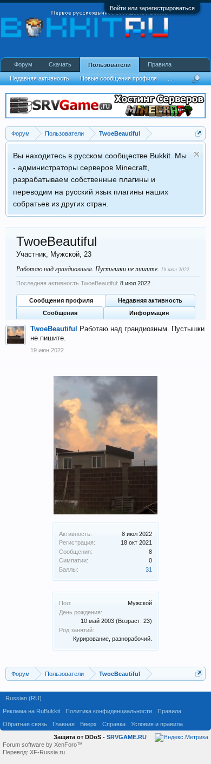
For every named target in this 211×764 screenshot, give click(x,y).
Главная (63, 724)
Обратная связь (25, 724)
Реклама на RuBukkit (31, 711)
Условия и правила (157, 724)
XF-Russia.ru (47, 752)
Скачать (60, 64)
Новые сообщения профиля (118, 78)
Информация (149, 313)
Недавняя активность (150, 300)
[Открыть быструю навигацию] (198, 133)
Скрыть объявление (197, 154)
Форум (23, 64)
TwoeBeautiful (53, 329)
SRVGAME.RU (127, 737)
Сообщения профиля (61, 300)
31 (149, 569)
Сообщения (60, 313)
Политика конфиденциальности (108, 711)
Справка (114, 724)
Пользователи (109, 65)
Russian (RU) (23, 698)
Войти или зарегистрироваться (152, 8)
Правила (160, 64)
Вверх (88, 724)
